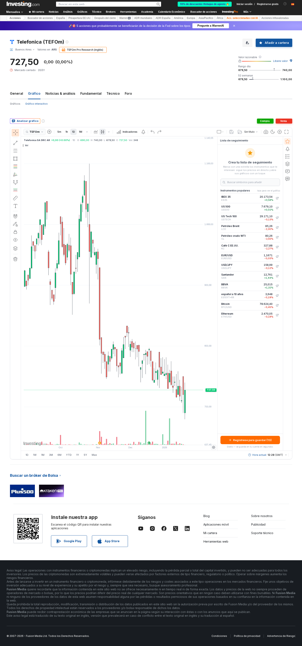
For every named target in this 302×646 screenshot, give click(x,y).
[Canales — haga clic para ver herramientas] (15, 150)
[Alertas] (287, 149)
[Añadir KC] (277, 247)
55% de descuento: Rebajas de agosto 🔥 (204, 4)
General (16, 93)
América (178, 18)
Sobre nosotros (262, 516)
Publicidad (258, 524)
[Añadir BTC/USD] (277, 305)
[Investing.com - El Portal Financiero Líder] (23, 4)
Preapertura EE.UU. (79, 18)
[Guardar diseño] (231, 132)
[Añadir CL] (277, 237)
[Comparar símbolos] (49, 132)
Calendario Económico (171, 11)
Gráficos (15, 103)
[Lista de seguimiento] (287, 141)
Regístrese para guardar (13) (252, 440)
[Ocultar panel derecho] (216, 293)
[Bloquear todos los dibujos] (15, 232)
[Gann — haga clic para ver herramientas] (15, 174)
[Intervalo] (86, 132)
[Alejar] (108, 439)
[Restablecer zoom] (130, 439)
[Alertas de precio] (143, 132)
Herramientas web (215, 541)
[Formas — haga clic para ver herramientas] (15, 158)
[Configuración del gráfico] (279, 132)
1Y (77, 454)
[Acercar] (113, 439)
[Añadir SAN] (277, 276)
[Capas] (15, 248)
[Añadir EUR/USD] (277, 257)
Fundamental (90, 93)
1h (66, 131)
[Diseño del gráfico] (220, 132)
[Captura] (266, 132)
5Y (85, 454)
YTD (69, 454)
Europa (191, 18)
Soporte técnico (262, 533)
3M (51, 454)
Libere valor (280, 61)
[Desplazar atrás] (119, 439)
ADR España (163, 18)
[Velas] (102, 132)
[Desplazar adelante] (124, 439)
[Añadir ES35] (277, 198)
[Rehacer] (159, 132)
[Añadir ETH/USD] (277, 315)
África (220, 18)
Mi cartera (210, 533)
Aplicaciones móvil (216, 524)
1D (73, 131)
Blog (206, 516)
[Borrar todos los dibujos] (15, 259)
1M (80, 131)
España (60, 18)
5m (59, 131)
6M (59, 454)
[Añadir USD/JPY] (277, 266)
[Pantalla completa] (286, 132)
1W (35, 454)
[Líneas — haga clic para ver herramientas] (15, 143)
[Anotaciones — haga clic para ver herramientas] (15, 206)
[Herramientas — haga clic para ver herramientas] (15, 198)
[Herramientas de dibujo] (22, 293)
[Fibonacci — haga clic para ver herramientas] (15, 166)
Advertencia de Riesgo (281, 635)
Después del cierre (105, 18)
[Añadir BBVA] (277, 286)
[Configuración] (213, 447)
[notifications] (285, 4)
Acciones (15, 18)
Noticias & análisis (60, 93)
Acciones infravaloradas (275, 18)
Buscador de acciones (203, 11)
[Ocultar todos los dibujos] (15, 240)
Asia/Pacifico (206, 18)
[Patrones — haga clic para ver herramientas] (15, 182)
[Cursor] (15, 132)
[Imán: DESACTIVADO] (15, 216)
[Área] (96, 132)
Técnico (113, 93)
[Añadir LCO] (277, 227)
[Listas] (287, 156)
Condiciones (219, 635)
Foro (128, 93)
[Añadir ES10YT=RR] (277, 296)
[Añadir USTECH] (277, 218)
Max (94, 454)
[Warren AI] (287, 178)
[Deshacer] (152, 132)
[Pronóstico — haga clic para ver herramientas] (15, 190)
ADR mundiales (143, 18)
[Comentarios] (287, 171)
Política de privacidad (247, 635)
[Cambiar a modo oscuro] (273, 132)
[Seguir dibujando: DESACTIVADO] (15, 224)
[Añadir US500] (277, 208)
